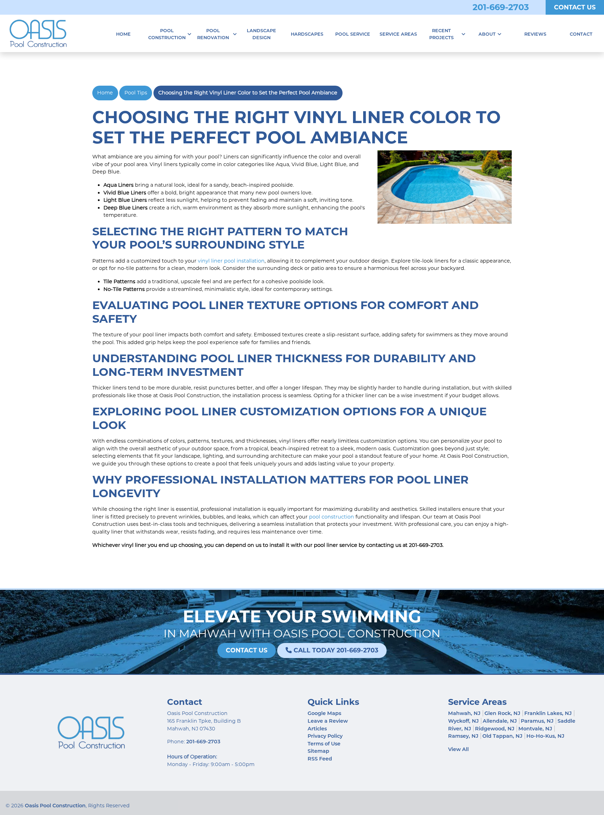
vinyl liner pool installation (231, 261)
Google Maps (324, 713)
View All (458, 749)
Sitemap (318, 751)
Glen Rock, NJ (502, 713)
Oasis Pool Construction (55, 805)
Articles (317, 728)
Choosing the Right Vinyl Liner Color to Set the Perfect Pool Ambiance (247, 93)
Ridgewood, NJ (495, 728)
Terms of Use (324, 744)
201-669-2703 (501, 7)
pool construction (331, 517)
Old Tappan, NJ (502, 736)
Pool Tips (135, 93)
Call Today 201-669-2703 (335, 650)
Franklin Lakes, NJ (548, 713)
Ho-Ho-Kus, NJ (545, 736)
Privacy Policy (325, 736)
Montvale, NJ (535, 728)
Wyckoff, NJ (463, 721)
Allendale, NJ (500, 721)
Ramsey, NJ (463, 736)
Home (105, 93)
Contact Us (575, 7)
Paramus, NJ (537, 721)
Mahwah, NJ (464, 713)
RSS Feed (320, 759)
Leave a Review (328, 721)
